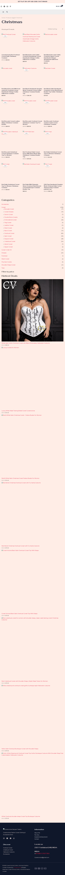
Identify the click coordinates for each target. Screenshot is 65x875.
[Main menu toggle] (3, 12)
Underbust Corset (9, 241)
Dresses (4, 253)
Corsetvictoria (17, 867)
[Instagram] (1, 6)
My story (36, 835)
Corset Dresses (8, 212)
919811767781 (43, 853)
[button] (7, 12)
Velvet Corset (8, 244)
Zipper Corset (8, 247)
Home (3, 17)
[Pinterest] (10, 6)
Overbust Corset (9, 233)
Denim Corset (8, 214)
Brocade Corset (9, 209)
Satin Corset (8, 236)
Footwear (4, 256)
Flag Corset (7, 222)
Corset (4, 207)
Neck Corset (8, 230)
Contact (36, 839)
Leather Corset (8, 225)
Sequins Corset (8, 239)
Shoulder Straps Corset (8, 265)
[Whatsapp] (7, 6)
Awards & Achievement (40, 837)
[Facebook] (4, 6)
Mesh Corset (8, 228)
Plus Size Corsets (7, 262)
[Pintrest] (10, 838)
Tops (3, 268)
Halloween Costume (9, 852)
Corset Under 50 (7, 250)
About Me (37, 833)
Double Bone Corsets (10, 217)
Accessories (5, 204)
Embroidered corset (10, 220)
